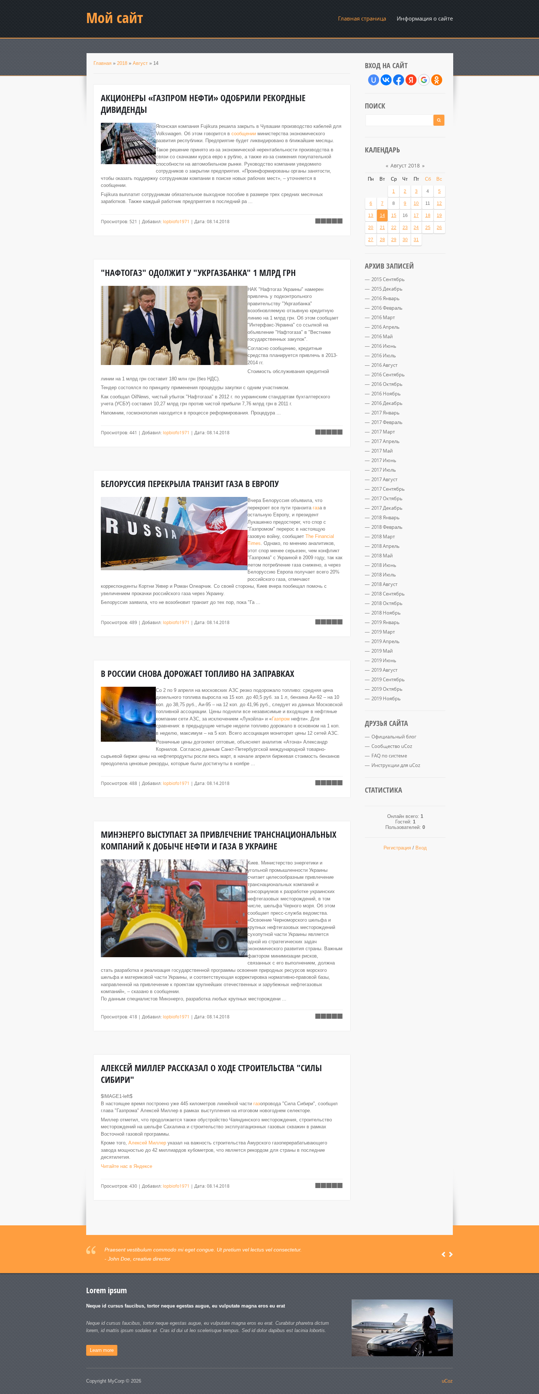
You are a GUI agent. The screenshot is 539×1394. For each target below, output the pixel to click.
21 (382, 227)
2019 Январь (385, 622)
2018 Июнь (383, 565)
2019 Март (383, 631)
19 (439, 215)
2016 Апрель (385, 327)
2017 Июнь (383, 460)
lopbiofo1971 (176, 221)
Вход (421, 848)
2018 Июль (383, 574)
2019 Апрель (385, 641)
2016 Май (382, 336)
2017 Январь (385, 412)
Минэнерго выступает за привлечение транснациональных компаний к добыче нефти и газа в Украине (218, 840)
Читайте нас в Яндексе (126, 1166)
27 (370, 239)
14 (382, 215)
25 (427, 227)
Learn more (102, 1350)
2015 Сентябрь (388, 279)
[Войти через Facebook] (398, 79)
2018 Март (383, 536)
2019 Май (382, 651)
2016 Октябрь (387, 384)
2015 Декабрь (387, 288)
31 (416, 239)
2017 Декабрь (387, 508)
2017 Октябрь (387, 498)
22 (393, 227)
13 (370, 215)
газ (316, 507)
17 (416, 215)
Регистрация (397, 848)
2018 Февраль (387, 527)
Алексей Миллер (147, 1143)
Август (140, 63)
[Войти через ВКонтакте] (386, 79)
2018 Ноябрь (386, 612)
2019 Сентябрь (388, 679)
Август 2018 (405, 165)
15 (393, 215)
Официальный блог (394, 736)
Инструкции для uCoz (395, 765)
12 (439, 203)
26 (439, 227)
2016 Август (384, 365)
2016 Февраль (387, 308)
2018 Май (382, 555)
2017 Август (384, 479)
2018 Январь (385, 517)
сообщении (243, 133)
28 (382, 239)
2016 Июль (383, 355)
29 (393, 239)
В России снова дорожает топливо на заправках (197, 673)
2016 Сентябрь (388, 374)
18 (427, 215)
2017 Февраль (387, 422)
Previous (443, 1254)
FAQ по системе (389, 755)
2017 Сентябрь (388, 489)
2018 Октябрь (387, 603)
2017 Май (382, 450)
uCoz (447, 1381)
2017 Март (383, 431)
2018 (122, 63)
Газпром (281, 719)
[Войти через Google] (424, 80)
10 (416, 203)
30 (405, 239)
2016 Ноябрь (386, 393)
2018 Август (384, 584)
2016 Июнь (383, 346)
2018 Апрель (385, 546)
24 (416, 227)
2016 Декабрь (387, 403)
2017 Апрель (385, 441)
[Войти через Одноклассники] (436, 79)
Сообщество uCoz (391, 746)
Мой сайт (114, 17)
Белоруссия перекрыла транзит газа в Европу (190, 484)
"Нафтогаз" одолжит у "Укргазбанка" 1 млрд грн (198, 273)
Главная (102, 63)
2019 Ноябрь (386, 698)
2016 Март (383, 317)
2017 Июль (383, 469)
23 (405, 227)
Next (451, 1254)
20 (370, 227)
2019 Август (384, 670)
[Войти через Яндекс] (411, 79)
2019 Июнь (383, 660)
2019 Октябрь (387, 689)
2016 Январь (385, 298)
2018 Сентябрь (388, 593)
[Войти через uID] (373, 79)
